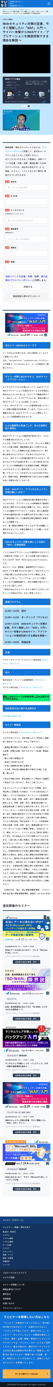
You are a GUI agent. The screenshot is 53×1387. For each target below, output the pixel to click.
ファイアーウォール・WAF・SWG (18, 1112)
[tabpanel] (26, 90)
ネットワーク (11, 999)
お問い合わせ (9, 1303)
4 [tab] (28, 105)
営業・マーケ (8, 1254)
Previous (3, 89)
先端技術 (6, 1261)
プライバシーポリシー (13, 1308)
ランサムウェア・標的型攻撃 (17, 1055)
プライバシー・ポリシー (30, 687)
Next (49, 89)
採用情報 (7, 1298)
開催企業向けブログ (12, 1289)
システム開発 (8, 1238)
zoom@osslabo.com (12, 716)
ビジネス (6, 1248)
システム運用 (8, 1241)
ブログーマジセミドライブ (14, 1272)
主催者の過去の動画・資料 (26, 962)
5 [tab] (31, 105)
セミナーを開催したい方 (14, 1284)
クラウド (6, 1235)
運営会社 (7, 1293)
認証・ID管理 (8, 1258)
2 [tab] (24, 105)
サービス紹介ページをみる (26, 1374)
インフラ (6, 1264)
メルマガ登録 (9, 1277)
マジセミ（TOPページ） (14, 1220)
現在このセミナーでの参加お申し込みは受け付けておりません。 (26, 697)
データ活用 (7, 1245)
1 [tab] (22, 105)
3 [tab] (26, 105)
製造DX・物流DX (9, 1231)
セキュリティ (8, 1251)
